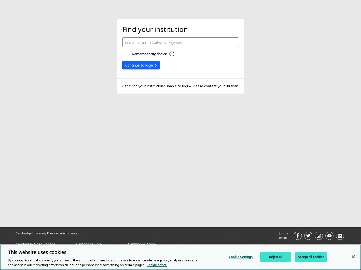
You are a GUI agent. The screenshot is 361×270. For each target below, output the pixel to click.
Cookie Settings (241, 257)
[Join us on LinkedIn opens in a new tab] (340, 236)
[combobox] (180, 42)
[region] (180, 257)
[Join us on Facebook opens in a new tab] (298, 236)
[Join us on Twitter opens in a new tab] (308, 236)
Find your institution (155, 29)
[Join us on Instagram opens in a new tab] (319, 236)
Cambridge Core (89, 244)
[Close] (353, 256)
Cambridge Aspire (142, 244)
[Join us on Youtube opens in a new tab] (329, 236)
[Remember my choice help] (172, 54)
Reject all (275, 257)
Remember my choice (149, 54)
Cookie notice (157, 265)
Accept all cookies (311, 257)
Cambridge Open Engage (35, 244)
